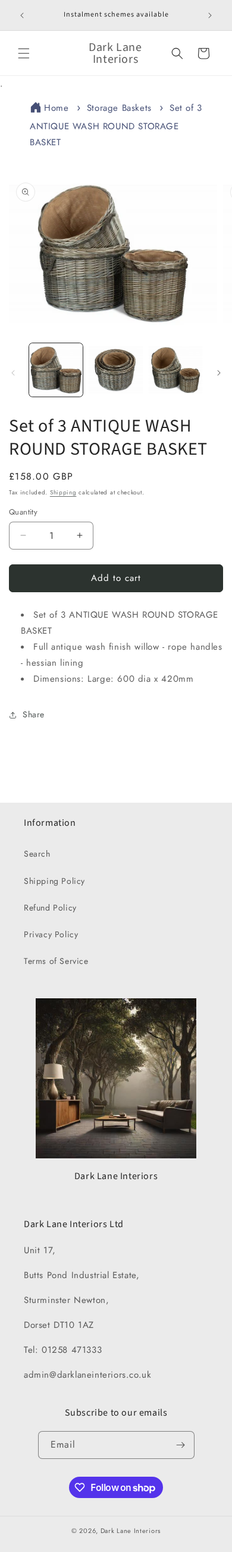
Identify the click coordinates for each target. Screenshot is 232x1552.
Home (56, 107)
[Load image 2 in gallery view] (115, 370)
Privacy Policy (51, 934)
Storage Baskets (119, 107)
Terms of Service (56, 961)
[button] (24, 53)
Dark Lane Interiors (131, 1530)
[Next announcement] (210, 15)
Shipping (63, 492)
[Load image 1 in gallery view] (56, 370)
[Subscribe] (181, 1445)
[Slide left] (13, 373)
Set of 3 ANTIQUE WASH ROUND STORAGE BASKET (116, 125)
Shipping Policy (54, 881)
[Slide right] (219, 373)
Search (37, 854)
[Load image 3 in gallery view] (175, 370)
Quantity (23, 512)
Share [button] (34, 714)
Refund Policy (50, 908)
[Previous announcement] (22, 15)
